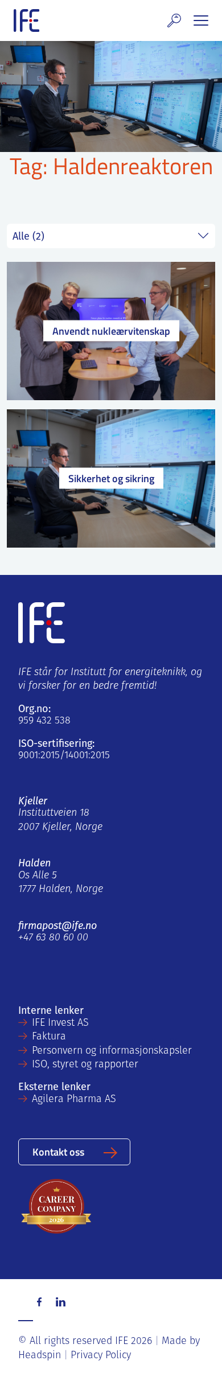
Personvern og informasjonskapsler (112, 1051)
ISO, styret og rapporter (85, 1065)
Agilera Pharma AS (74, 1100)
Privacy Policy (101, 1356)
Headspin (39, 1356)
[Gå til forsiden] (26, 20)
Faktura (49, 1037)
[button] (174, 20)
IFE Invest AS (60, 1023)
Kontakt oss (58, 1151)
